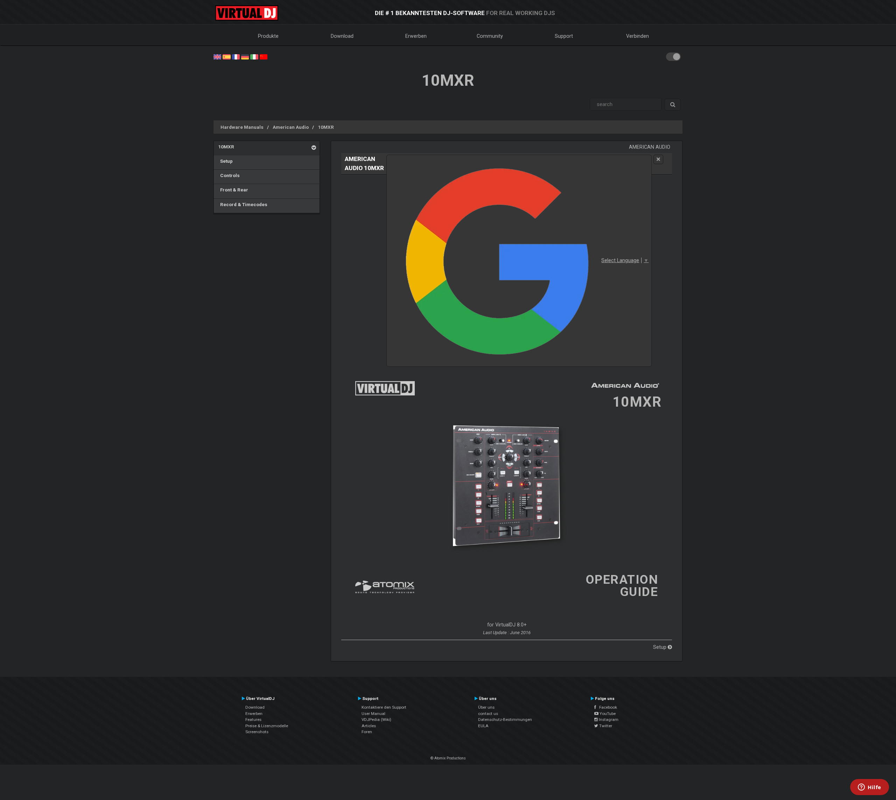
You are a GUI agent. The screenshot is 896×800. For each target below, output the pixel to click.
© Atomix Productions (448, 758)
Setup (225, 161)
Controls (229, 175)
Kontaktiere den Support (384, 707)
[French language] (236, 56)
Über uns (486, 707)
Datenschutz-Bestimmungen (505, 719)
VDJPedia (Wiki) (376, 719)
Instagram (608, 719)
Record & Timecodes (242, 204)
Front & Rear (233, 189)
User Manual (373, 713)
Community (490, 36)
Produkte (268, 36)
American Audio (291, 127)
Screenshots (256, 731)
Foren (367, 731)
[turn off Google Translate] (658, 159)
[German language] (245, 56)
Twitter (605, 725)
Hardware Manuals (242, 127)
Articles (369, 725)
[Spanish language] (226, 56)
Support (564, 36)
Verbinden (637, 36)
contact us (488, 713)
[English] (217, 56)
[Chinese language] (263, 56)
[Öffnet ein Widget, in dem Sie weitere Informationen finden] (869, 788)
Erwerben (416, 36)
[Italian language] (254, 56)
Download (342, 36)
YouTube (607, 713)
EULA (483, 725)
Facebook (606, 707)
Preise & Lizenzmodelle (266, 725)
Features (253, 719)
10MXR (326, 127)
